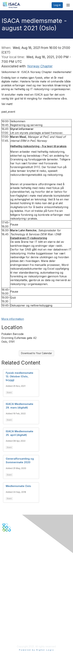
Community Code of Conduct (19, 622)
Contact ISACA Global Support (20, 573)
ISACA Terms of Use (14, 629)
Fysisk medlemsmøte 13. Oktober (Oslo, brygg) (19, 376)
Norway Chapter (40, 66)
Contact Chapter (12, 568)
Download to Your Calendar (36, 353)
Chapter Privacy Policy (15, 637)
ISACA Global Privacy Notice (18, 632)
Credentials (9, 599)
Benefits (7, 596)
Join (5, 592)
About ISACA (10, 619)
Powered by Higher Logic (36, 650)
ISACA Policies (11, 626)
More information (12, 319)
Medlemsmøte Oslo (18, 486)
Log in (57, 5)
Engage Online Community (18, 548)
